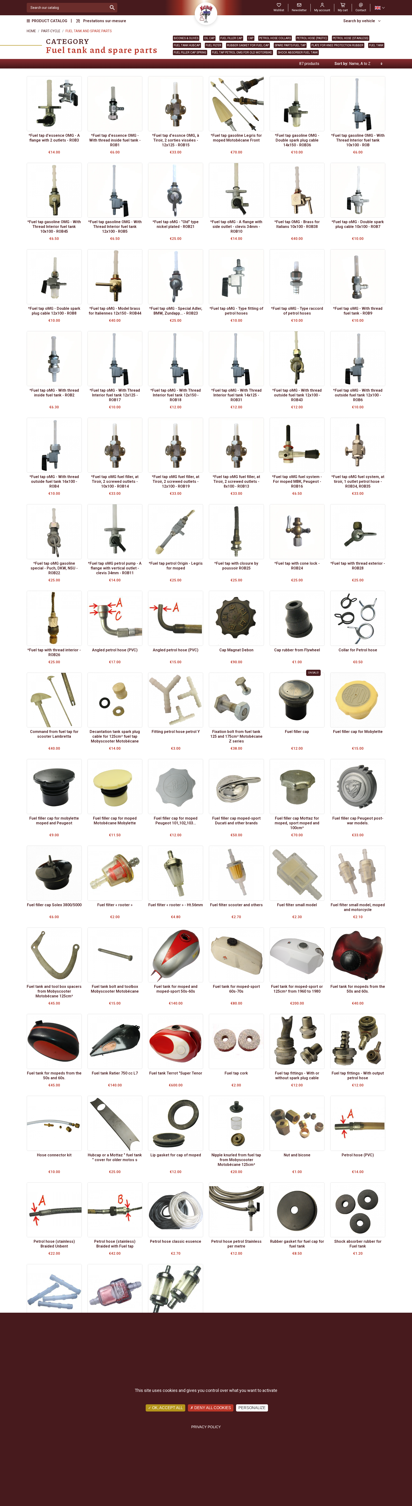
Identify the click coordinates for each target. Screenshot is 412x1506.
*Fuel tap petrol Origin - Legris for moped (176, 565)
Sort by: (341, 63)
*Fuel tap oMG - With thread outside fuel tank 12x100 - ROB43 (297, 395)
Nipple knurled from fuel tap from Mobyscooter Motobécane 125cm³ (236, 1160)
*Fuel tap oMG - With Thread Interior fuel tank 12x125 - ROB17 (115, 395)
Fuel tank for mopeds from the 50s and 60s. (357, 989)
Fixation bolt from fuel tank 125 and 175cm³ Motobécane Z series (236, 736)
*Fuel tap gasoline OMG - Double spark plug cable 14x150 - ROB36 (297, 140)
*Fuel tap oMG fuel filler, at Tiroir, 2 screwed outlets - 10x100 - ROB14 (115, 481)
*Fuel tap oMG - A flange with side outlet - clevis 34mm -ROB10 (236, 227)
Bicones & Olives (186, 38)
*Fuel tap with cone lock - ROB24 (297, 565)
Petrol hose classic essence (175, 1241)
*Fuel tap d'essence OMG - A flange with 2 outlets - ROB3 (54, 137)
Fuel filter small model (297, 905)
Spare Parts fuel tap (290, 45)
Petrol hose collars (275, 38)
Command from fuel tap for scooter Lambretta (54, 734)
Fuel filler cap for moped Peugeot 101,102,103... (175, 820)
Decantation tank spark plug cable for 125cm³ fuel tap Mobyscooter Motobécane (115, 736)
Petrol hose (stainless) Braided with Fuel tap (114, 1243)
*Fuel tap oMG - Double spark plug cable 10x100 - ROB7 (358, 224)
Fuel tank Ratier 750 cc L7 (115, 1073)
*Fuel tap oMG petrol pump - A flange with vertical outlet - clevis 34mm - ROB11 (115, 568)
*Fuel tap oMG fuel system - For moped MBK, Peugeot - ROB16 (297, 481)
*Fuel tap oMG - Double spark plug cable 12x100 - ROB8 (54, 311)
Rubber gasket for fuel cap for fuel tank (297, 1243)
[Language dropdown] (379, 8)
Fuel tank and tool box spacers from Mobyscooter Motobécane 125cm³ (54, 991)
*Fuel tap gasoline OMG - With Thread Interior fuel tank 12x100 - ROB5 (115, 227)
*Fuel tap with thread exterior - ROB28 (357, 565)
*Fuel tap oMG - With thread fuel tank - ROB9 (357, 311)
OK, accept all (167, 1408)
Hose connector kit (54, 1155)
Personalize (252, 1408)
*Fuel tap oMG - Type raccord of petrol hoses (297, 311)
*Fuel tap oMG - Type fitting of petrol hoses (236, 311)
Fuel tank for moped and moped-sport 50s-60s (175, 989)
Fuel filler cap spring (190, 52)
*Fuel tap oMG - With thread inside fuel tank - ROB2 (54, 392)
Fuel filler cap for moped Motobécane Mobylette (115, 820)
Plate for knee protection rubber (337, 45)
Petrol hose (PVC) (358, 1155)
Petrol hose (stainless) (350, 38)
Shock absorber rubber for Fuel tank (357, 1243)
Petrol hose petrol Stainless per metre (236, 1243)
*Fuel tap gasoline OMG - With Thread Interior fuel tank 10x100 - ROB (358, 140)
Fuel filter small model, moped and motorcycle (358, 907)
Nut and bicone (297, 1155)
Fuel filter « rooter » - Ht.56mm (175, 905)
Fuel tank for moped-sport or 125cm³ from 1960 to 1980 (297, 989)
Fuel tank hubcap (187, 45)
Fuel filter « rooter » (115, 905)
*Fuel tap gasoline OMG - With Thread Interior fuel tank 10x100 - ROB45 (54, 227)
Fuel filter (213, 45)
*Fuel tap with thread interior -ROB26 (54, 652)
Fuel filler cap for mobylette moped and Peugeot (54, 820)
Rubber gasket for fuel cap (248, 45)
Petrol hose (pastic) (312, 38)
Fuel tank (376, 45)
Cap (250, 38)
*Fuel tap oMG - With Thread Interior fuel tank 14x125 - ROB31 (236, 395)
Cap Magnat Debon (236, 650)
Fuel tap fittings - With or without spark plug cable (297, 1075)
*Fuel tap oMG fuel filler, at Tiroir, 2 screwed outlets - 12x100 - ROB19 (175, 481)
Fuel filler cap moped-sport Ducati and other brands (236, 820)
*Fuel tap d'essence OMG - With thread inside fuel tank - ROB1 (115, 140)
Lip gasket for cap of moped (175, 1155)
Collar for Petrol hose (358, 650)
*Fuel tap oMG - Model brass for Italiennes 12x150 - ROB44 (115, 311)
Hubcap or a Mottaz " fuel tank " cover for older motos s (115, 1157)
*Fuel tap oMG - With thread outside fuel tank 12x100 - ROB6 (357, 395)
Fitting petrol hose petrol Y (176, 731)
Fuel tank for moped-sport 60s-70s (236, 989)
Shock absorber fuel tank (298, 52)
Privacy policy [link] (206, 1427)
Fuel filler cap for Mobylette (358, 731)
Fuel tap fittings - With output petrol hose (358, 1075)
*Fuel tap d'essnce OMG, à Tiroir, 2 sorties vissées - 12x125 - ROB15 (175, 140)
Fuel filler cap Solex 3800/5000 (54, 905)
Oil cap (209, 38)
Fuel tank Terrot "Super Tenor (175, 1073)
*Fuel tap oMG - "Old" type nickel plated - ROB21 (176, 224)
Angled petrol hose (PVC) (115, 650)
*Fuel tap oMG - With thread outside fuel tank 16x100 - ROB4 (54, 481)
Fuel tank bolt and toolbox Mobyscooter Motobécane (115, 989)
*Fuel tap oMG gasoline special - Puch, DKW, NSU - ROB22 (54, 568)
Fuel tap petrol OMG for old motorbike (242, 52)
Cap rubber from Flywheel (297, 650)
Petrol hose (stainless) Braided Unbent (54, 1243)
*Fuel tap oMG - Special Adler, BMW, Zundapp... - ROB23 (175, 311)
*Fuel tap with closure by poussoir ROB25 (236, 565)
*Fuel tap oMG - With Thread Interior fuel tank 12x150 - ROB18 (175, 395)
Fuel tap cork (236, 1073)
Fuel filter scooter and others (236, 905)
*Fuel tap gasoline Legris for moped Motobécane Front (236, 137)
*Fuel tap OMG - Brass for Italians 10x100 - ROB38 (297, 224)
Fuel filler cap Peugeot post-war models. (357, 820)
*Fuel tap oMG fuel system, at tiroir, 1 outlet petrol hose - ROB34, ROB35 (357, 481)
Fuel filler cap (231, 38)
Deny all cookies (212, 1408)
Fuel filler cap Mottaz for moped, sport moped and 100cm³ (297, 823)
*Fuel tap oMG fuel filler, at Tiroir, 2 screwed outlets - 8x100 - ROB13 (236, 481)
